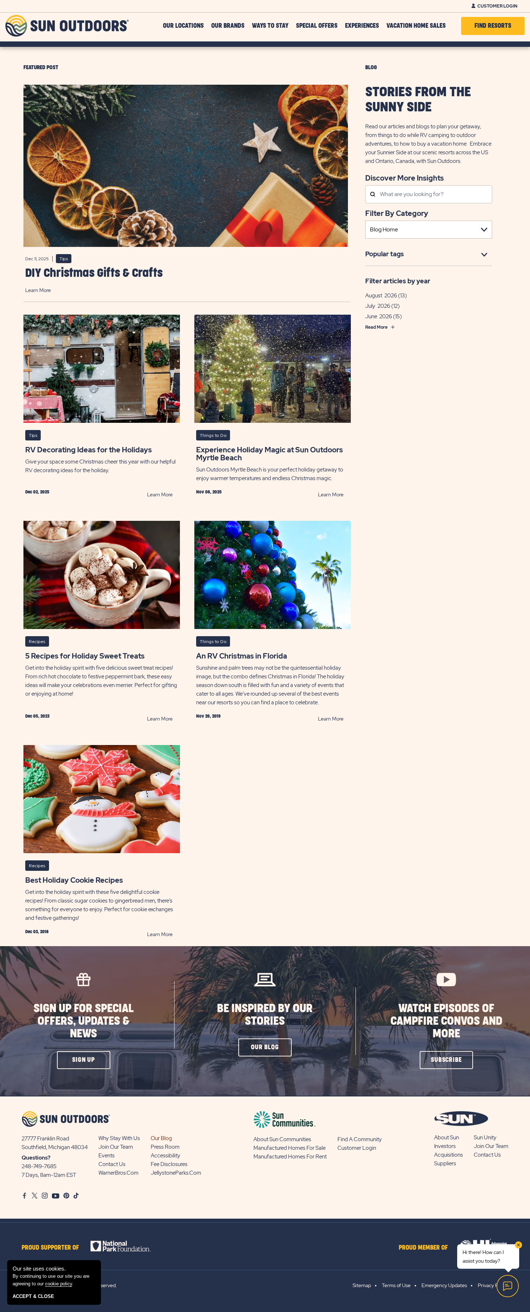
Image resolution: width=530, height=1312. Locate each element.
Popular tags (384, 254)
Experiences (362, 26)
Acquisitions (448, 1154)
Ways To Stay (270, 26)
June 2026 (378, 316)
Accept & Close (33, 1296)
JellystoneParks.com (176, 1172)
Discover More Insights (404, 177)
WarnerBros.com (118, 1172)
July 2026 (377, 306)
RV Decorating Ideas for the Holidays (88, 450)
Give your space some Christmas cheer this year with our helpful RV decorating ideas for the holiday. (100, 466)
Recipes (37, 641)
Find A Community (359, 1139)
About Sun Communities (282, 1139)
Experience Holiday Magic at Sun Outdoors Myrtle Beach (269, 454)
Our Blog (161, 1138)
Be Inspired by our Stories (265, 1015)
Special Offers (316, 26)
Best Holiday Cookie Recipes (74, 880)
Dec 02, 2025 (37, 492)
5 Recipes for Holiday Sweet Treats (85, 656)
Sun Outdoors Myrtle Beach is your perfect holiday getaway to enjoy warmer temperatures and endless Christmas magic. (269, 474)
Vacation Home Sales (416, 26)
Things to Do (213, 435)
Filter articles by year (397, 281)
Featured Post (40, 67)
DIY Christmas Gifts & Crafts (94, 273)
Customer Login (497, 6)
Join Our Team (115, 1147)
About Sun (446, 1137)
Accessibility (165, 1155)
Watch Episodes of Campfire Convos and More (446, 1021)
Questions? (36, 1157)
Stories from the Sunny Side (418, 100)
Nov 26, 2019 (208, 716)
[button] (83, 1060)
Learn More (38, 290)
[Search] (372, 195)
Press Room (165, 1147)
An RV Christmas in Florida (241, 656)
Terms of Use (396, 1285)
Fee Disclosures (169, 1164)
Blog (371, 67)
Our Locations (183, 26)
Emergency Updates (444, 1285)
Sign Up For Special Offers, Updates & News (84, 1021)
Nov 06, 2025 (209, 492)
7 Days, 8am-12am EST (49, 1175)
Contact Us (111, 1164)
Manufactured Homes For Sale (289, 1148)
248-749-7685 (39, 1166)
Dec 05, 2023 (37, 716)
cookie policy (58, 1283)
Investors (445, 1146)
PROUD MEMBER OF (423, 1248)
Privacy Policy (493, 1285)
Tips (63, 259)
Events (106, 1155)
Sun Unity (485, 1137)
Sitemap (362, 1285)
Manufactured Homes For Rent (290, 1156)
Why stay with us (119, 1138)
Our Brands (227, 26)
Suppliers (445, 1163)
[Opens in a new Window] (127, 1246)
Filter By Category (396, 213)
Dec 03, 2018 (37, 932)
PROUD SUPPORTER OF (50, 1248)
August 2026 (381, 295)
